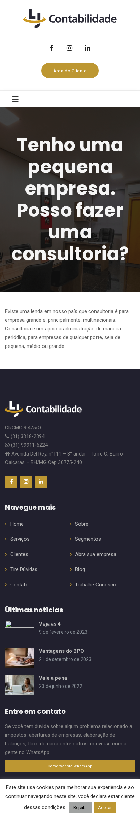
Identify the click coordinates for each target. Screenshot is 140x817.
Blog (80, 569)
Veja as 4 (50, 624)
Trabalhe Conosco (95, 585)
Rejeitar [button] (80, 807)
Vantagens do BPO (61, 651)
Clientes (19, 554)
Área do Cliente (70, 70)
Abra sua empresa (95, 554)
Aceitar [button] (105, 807)
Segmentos (88, 539)
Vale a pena (53, 678)
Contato (19, 585)
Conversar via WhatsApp (70, 766)
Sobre (81, 524)
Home (17, 524)
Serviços (20, 539)
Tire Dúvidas (23, 569)
